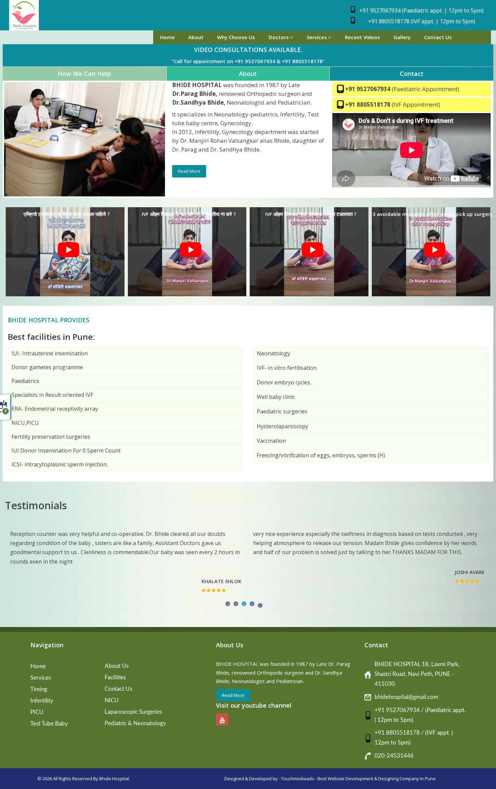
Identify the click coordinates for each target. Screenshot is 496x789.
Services (317, 37)
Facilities (115, 677)
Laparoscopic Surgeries (133, 712)
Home (167, 37)
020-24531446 (394, 756)
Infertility (41, 701)
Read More (189, 171)
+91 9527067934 (368, 89)
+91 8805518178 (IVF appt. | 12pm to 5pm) (421, 21)
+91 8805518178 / (400, 733)
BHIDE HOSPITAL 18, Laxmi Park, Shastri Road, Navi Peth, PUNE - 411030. (417, 674)
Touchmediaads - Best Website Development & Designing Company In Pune (358, 779)
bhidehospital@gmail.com (406, 697)
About (195, 37)
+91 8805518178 (368, 104)
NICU (112, 700)
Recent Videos (362, 37)
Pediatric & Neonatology (135, 723)
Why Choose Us (236, 37)
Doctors (279, 37)
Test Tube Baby (49, 724)
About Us (117, 666)
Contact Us (438, 37)
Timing (38, 689)
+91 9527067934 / (400, 710)
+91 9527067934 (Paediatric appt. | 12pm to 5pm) (421, 10)
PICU (37, 712)
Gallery (402, 37)
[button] (228, 602)
